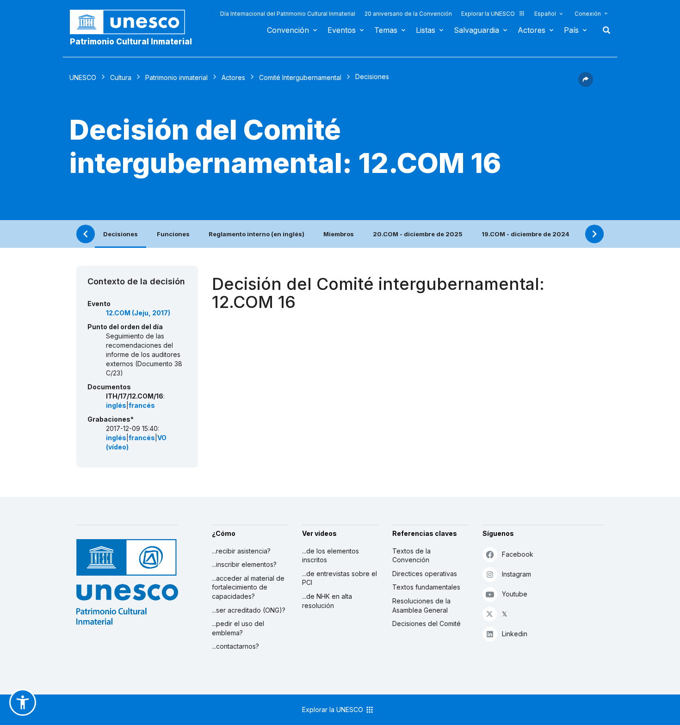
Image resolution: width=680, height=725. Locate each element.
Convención (288, 30)
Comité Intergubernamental (300, 77)
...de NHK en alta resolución (327, 600)
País (571, 30)
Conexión (588, 13)
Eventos (342, 30)
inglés (116, 405)
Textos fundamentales (426, 587)
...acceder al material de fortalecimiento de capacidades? (248, 587)
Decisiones (120, 234)
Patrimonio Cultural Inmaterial (131, 41)
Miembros (338, 234)
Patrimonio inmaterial (176, 77)
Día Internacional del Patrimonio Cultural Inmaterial (287, 13)
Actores (531, 30)
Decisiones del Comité (426, 623)
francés (142, 405)
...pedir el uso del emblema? (238, 628)
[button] (585, 84)
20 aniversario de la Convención (408, 13)
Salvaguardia (476, 30)
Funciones (173, 234)
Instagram (516, 574)
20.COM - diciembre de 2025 (418, 234)
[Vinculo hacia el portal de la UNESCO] (132, 22)
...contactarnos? (235, 646)
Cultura (120, 77)
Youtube (514, 594)
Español (545, 13)
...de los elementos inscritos (330, 555)
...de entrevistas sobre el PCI (339, 578)
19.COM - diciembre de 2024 (525, 234)
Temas (385, 30)
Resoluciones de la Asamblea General (421, 605)
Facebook (517, 554)
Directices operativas (424, 574)
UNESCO (82, 77)
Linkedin (514, 634)
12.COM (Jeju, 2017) (138, 313)
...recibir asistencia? (241, 551)
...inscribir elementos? (244, 564)
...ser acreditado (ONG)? (248, 610)
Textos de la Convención (411, 555)
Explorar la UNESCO (488, 13)
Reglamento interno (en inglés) (256, 234)
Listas (425, 30)
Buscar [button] (603, 30)
